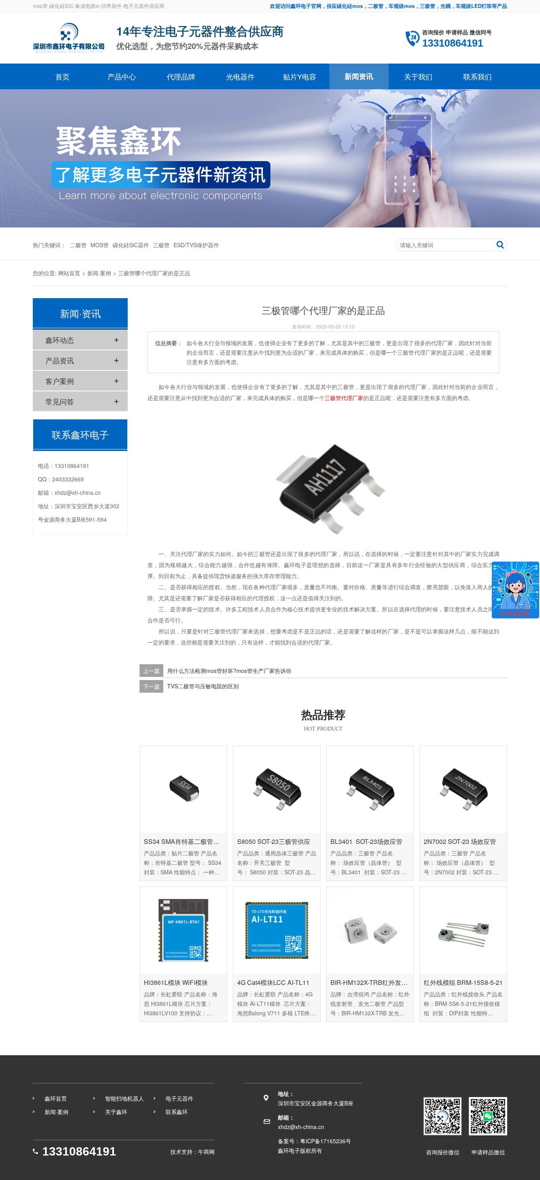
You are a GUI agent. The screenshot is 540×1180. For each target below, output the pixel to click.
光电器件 (240, 76)
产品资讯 (59, 360)
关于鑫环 (116, 1112)
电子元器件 (179, 1098)
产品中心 (122, 76)
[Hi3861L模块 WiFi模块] (183, 930)
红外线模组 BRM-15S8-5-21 (463, 982)
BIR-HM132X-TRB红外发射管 (370, 982)
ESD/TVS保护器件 (196, 245)
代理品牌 (181, 76)
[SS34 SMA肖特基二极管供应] (183, 789)
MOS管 (100, 245)
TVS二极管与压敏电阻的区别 (203, 686)
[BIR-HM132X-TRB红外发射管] (370, 930)
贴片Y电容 (299, 76)
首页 (62, 76)
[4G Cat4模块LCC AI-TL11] (276, 930)
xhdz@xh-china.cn (78, 492)
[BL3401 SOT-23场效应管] (370, 789)
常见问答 (59, 401)
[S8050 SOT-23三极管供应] (276, 789)
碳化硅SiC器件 (131, 245)
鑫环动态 (59, 339)
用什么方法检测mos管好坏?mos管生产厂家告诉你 (229, 671)
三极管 (161, 245)
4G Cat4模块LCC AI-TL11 (273, 982)
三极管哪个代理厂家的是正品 (154, 273)
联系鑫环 (177, 1112)
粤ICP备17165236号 (325, 1141)
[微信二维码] (488, 1116)
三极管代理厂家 (344, 398)
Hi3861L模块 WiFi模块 (176, 982)
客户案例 (59, 381)
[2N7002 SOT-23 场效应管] (463, 789)
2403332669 (68, 479)
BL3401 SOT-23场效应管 (366, 841)
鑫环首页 (56, 1098)
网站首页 (69, 273)
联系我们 (477, 76)
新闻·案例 (99, 273)
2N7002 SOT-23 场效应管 (460, 841)
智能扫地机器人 (124, 1098)
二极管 (78, 245)
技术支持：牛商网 (192, 1152)
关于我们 (418, 76)
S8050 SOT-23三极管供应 (273, 841)
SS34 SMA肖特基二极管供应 (183, 841)
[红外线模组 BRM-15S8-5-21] (463, 930)
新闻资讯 (359, 76)
